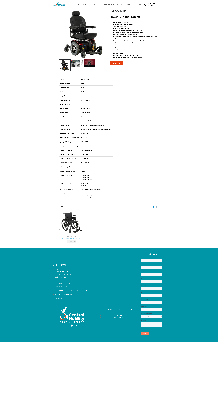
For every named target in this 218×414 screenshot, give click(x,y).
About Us (86, 4)
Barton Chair (109, 4)
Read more (73, 241)
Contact (120, 4)
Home (77, 4)
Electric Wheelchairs (72, 236)
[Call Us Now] (145, 5)
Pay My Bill (130, 4)
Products (96, 4)
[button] (153, 207)
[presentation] (59, 34)
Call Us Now (151, 4)
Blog (139, 4)
